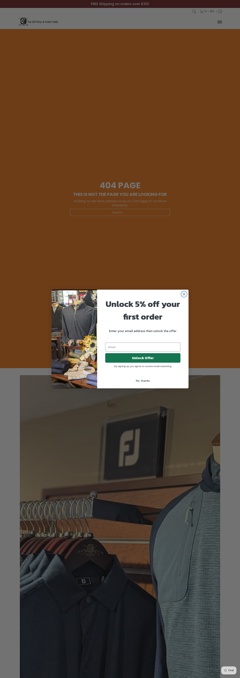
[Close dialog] (184, 294)
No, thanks (143, 381)
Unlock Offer (143, 358)
